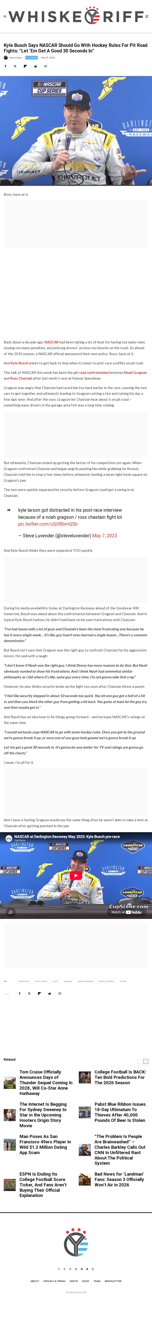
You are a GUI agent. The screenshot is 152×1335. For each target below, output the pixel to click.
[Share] (5, 66)
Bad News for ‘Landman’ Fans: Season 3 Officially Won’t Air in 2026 (119, 1179)
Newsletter (113, 1281)
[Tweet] (15, 66)
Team (96, 1281)
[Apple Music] (87, 1269)
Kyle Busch (19, 363)
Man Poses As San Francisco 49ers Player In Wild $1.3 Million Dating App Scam (45, 1144)
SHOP (85, 1281)
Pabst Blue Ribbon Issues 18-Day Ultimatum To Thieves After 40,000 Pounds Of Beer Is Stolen (120, 1112)
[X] (64, 1269)
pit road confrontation (91, 372)
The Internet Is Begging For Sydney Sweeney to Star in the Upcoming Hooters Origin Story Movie (43, 1115)
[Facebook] (59, 1269)
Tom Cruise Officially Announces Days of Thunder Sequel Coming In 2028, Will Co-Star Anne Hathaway (45, 1082)
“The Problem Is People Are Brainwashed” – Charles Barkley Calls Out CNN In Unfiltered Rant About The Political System (120, 1150)
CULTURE (31, 57)
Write (74, 1281)
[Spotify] (82, 1269)
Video (123, 981)
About (34, 1281)
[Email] (45, 66)
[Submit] (35, 66)
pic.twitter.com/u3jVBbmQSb (47, 524)
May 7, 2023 (104, 535)
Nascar (68, 981)
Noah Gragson (135, 372)
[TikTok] (76, 1269)
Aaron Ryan (15, 57)
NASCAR (51, 342)
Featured (24, 981)
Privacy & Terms (54, 1281)
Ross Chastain (21, 378)
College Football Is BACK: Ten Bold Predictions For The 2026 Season (120, 1077)
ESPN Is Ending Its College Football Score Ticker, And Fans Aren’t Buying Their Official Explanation (43, 1185)
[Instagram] (70, 1269)
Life (56, 981)
